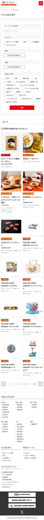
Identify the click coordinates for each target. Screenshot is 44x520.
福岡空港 (19, 424)
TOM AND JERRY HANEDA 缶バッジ (8, 365)
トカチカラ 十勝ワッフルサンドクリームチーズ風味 (10, 200)
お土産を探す (6, 447)
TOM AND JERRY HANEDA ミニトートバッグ (32, 286)
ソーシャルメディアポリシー (10, 482)
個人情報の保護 (6, 480)
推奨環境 (5, 477)
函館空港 (5, 407)
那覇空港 (34, 424)
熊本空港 (19, 434)
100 (34, 384)
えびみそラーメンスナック (10, 243)
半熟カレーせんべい (30, 158)
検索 (22, 108)
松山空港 (5, 429)
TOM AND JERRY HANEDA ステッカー (31, 243)
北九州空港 (20, 427)
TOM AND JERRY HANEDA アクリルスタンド (32, 326)
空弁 (3, 455)
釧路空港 (5, 410)
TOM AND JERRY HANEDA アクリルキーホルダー (32, 367)
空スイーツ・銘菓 (7, 453)
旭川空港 (5, 417)
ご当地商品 (5, 458)
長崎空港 (19, 432)
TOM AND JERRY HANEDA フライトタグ (10, 325)
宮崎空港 (19, 436)
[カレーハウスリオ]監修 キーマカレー (10, 160)
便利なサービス (29, 447)
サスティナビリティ (8, 484)
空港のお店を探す (8, 397)
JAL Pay (26, 453)
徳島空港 (5, 432)
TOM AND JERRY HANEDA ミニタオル (9, 284)
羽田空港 (19, 407)
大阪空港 (34, 407)
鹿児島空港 (20, 439)
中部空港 (34, 405)
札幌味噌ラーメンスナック (32, 198)
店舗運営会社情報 (7, 472)
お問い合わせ (6, 487)
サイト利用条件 (6, 475)
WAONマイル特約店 (30, 458)
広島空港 (5, 424)
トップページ (4, 10)
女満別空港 (5, 412)
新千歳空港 (5, 405)
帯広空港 (5, 415)
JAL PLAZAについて (8, 466)
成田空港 (19, 405)
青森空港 (19, 410)
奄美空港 (19, 441)
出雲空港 (5, 427)
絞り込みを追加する (15, 55)
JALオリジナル (6, 460)
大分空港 (19, 429)
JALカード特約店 (29, 455)
